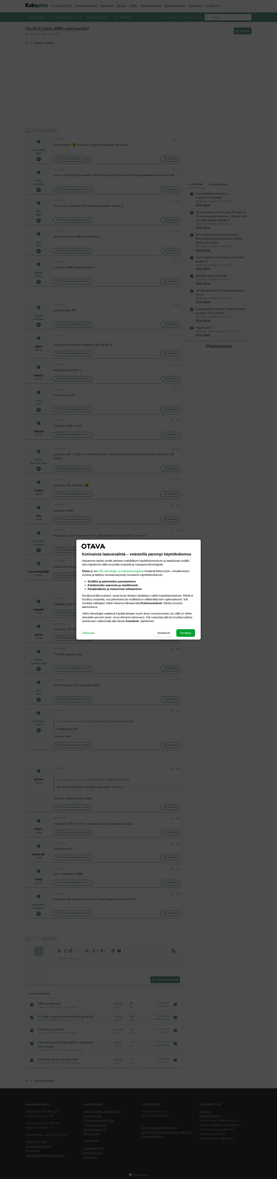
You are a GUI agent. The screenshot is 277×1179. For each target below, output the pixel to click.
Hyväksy (185, 632)
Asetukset (164, 632)
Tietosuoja (88, 632)
